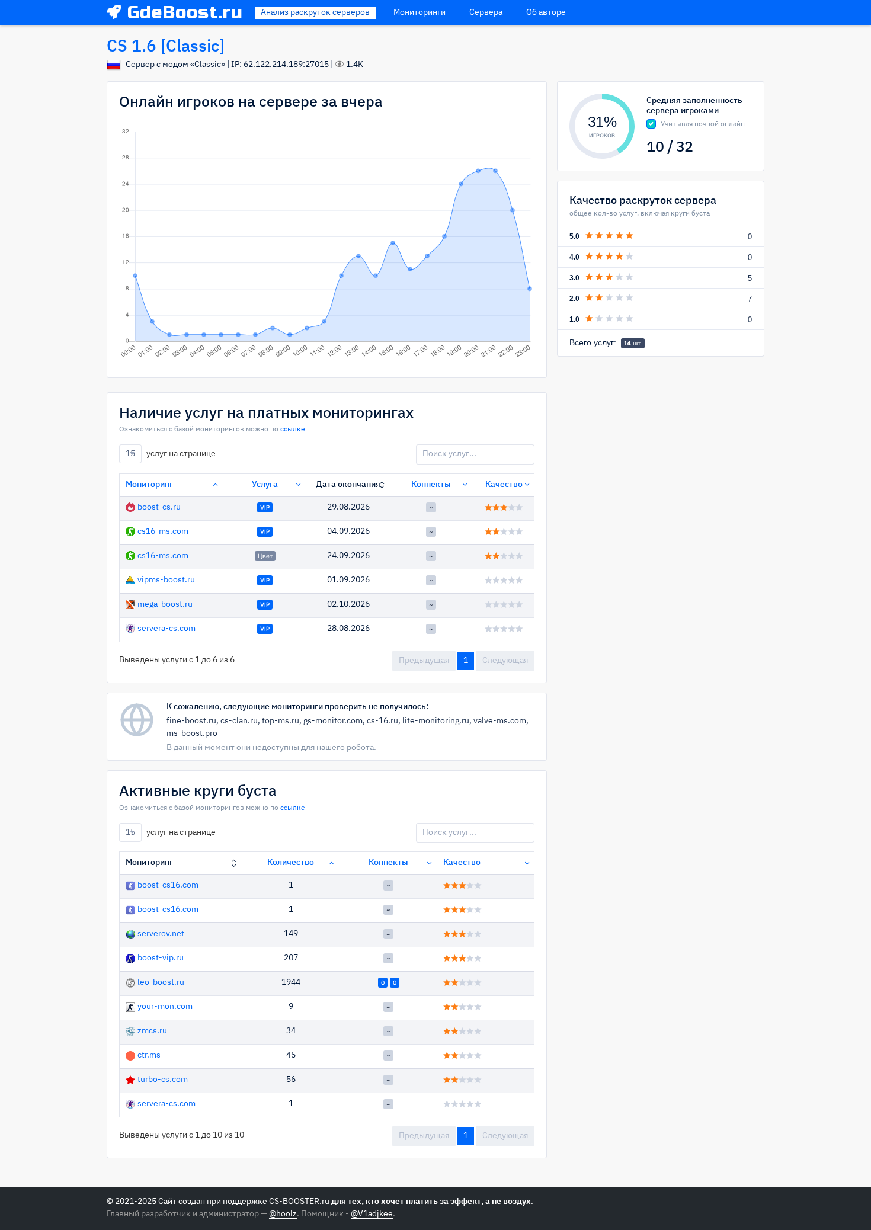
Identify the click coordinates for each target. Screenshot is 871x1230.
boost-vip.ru (160, 958)
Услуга (265, 485)
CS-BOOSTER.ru (299, 1201)
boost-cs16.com (167, 885)
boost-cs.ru (159, 507)
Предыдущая (424, 660)
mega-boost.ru (165, 604)
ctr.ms (149, 1055)
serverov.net (160, 934)
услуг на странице (171, 454)
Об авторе (546, 12)
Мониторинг (149, 485)
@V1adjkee (372, 1214)
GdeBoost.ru (185, 12)
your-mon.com (165, 1006)
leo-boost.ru (160, 982)
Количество (290, 863)
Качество (504, 485)
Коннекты (431, 485)
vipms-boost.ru (166, 580)
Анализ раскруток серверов (315, 12)
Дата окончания (348, 485)
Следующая (505, 660)
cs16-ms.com (162, 531)
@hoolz (283, 1214)
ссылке (292, 429)
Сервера (485, 12)
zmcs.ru (152, 1031)
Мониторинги (419, 12)
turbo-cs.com (162, 1079)
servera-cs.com (166, 628)
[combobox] (130, 453)
